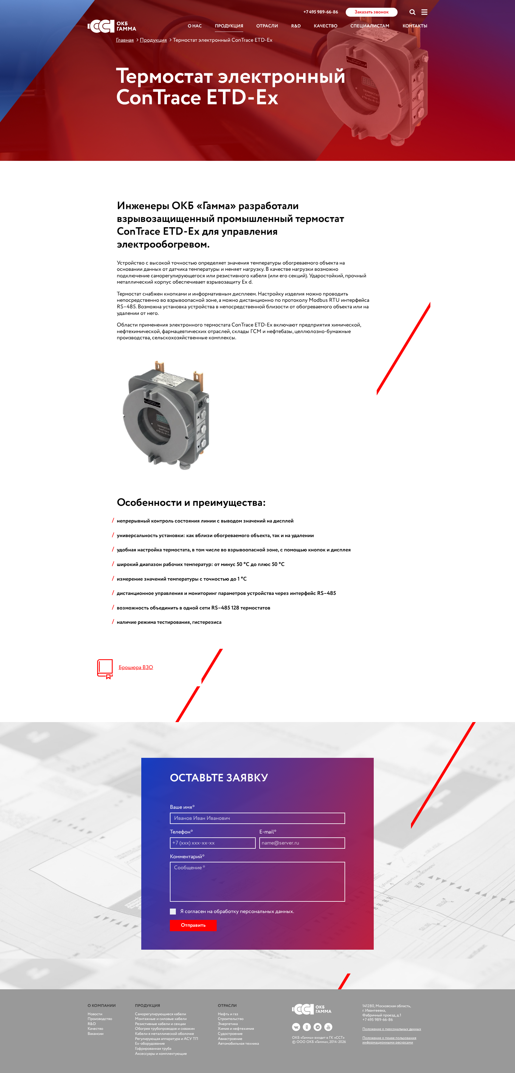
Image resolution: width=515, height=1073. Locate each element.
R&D (296, 26)
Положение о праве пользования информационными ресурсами (389, 1040)
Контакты (415, 26)
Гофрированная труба (153, 1049)
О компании (102, 1006)
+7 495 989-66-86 (320, 12)
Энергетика (228, 1024)
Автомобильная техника (238, 1043)
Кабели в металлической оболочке (164, 1034)
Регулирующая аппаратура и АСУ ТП (166, 1039)
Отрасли (267, 26)
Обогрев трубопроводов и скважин (165, 1029)
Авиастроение (230, 1039)
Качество (325, 26)
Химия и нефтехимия (236, 1029)
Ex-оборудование (150, 1043)
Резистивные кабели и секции (160, 1024)
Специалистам (370, 26)
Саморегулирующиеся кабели (160, 1014)
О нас (195, 26)
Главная (125, 40)
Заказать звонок (372, 12)
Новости (95, 1014)
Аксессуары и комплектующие (161, 1054)
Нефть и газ (228, 1014)
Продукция (229, 26)
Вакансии (95, 1034)
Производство (100, 1019)
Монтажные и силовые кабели (161, 1019)
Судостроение (230, 1034)
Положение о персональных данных (391, 1029)
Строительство (230, 1019)
